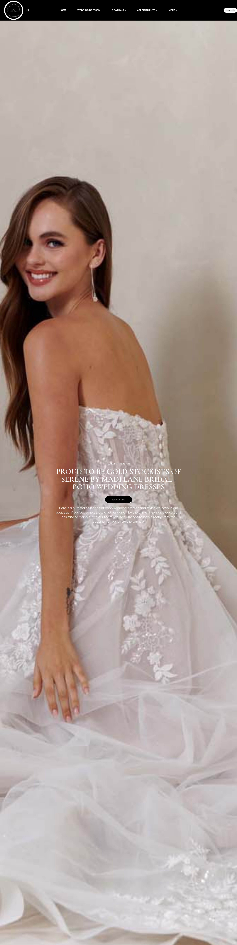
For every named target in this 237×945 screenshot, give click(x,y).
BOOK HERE (230, 10)
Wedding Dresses (88, 10)
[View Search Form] (27, 10)
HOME (63, 10)
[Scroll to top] (230, 937)
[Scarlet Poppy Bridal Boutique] (13, 10)
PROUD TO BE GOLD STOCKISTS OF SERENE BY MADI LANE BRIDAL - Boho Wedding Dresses (118, 479)
